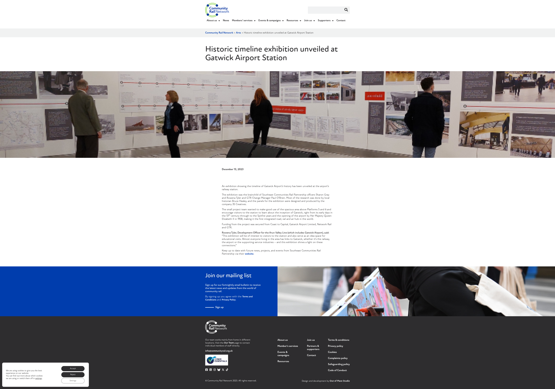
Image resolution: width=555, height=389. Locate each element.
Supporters (324, 20)
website (249, 254)
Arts (238, 33)
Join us (308, 20)
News (226, 20)
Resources (292, 20)
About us (212, 20)
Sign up (219, 307)
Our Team (229, 343)
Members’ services (242, 20)
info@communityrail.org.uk (219, 351)
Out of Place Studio (340, 381)
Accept (73, 368)
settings (38, 378)
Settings (73, 381)
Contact (340, 20)
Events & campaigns (269, 20)
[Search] (346, 10)
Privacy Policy (229, 300)
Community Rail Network (219, 33)
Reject (72, 375)
